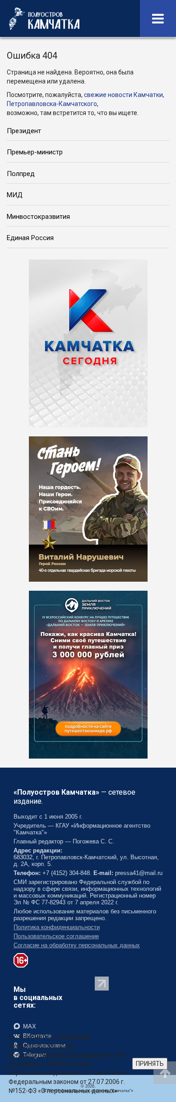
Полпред (21, 174)
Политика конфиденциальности (57, 927)
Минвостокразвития (38, 217)
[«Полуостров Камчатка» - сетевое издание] (44, 18)
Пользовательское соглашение (56, 936)
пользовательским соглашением (58, 1054)
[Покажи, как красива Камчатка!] (88, 673)
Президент (24, 131)
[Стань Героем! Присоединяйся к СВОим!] (88, 508)
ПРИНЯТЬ (150, 1063)
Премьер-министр (35, 152)
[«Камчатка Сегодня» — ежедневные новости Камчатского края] (88, 342)
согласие (22, 1063)
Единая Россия (30, 238)
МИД (15, 195)
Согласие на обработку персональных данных (77, 945)
